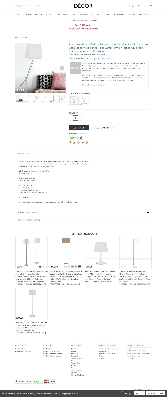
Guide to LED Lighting (51, 351)
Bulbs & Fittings (118, 14)
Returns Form (104, 351)
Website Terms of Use (107, 353)
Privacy (101, 356)
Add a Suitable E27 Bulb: (79, 93)
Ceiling (28, 14)
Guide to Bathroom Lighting (53, 353)
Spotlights (50, 14)
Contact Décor (20, 349)
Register (141, 6)
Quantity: (73, 113)
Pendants (19, 14)
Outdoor (106, 14)
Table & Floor (83, 14)
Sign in (133, 6)
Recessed (38, 14)
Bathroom (95, 14)
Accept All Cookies (156, 393)
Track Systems (62, 14)
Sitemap (102, 358)
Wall (73, 14)
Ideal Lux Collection (98, 85)
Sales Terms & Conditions (108, 349)
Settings (127, 393)
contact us (103, 80)
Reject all (139, 393)
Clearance (131, 14)
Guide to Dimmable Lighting (53, 356)
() (151, 6)
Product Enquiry (49, 349)
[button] (83, 153)
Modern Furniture (145, 14)
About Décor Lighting (23, 351)
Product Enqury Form (69, 202)
